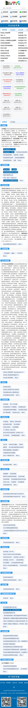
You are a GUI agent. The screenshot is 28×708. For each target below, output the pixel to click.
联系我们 (8, 683)
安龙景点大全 (5, 417)
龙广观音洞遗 (6, 412)
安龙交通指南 (5, 501)
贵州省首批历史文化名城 (10, 172)
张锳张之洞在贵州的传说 (9, 580)
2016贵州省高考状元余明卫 (16, 447)
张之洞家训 (6, 562)
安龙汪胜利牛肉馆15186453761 (7, 80)
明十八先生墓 (13, 404)
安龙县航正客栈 (7, 464)
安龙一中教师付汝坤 (8, 455)
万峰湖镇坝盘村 (15, 435)
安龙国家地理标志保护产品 (8, 593)
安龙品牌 (20, 30)
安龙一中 (3, 35)
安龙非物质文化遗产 (6, 572)
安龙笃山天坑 (16, 412)
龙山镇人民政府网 (8, 377)
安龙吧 (2, 61)
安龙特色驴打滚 (7, 485)
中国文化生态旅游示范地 (10, 180)
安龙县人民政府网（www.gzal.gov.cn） (13, 372)
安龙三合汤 (6, 482)
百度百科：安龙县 (18, 155)
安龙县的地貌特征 (19, 157)
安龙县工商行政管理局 (7, 45)
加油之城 (6, 169)
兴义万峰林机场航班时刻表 (10, 528)
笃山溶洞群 (17, 424)
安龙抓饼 (13, 482)
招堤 (15, 160)
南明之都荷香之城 (8, 175)
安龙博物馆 (15, 427)
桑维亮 (5, 447)
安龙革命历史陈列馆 (21, 152)
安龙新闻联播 (5, 248)
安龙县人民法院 (5, 50)
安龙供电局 (21, 53)
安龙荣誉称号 (5, 165)
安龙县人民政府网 (5, 33)
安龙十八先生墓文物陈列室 (10, 565)
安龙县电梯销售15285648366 (7, 87)
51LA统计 (14, 698)
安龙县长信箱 (6, 387)
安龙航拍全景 (22, 407)
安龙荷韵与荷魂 (22, 409)
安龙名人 (4, 440)
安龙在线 (20, 33)
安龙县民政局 (4, 58)
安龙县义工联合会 (5, 55)
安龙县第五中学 (22, 38)
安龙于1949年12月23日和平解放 (12, 554)
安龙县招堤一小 (22, 45)
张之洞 (5, 444)
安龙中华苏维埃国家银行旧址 (11, 669)
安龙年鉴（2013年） (8, 560)
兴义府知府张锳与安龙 (17, 562)
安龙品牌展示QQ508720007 (7, 115)
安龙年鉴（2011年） (8, 551)
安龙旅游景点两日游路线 (9, 409)
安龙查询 (12, 30)
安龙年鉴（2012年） (19, 557)
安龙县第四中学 (5, 53)
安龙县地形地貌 (7, 155)
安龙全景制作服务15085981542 (11, 496)
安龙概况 (4, 125)
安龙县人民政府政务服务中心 (11, 375)
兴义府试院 (6, 435)
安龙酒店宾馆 (5, 460)
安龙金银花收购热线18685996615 (20, 87)
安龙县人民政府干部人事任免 (11, 389)
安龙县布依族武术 (8, 577)
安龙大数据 (4, 584)
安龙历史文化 (5, 547)
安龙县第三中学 (22, 40)
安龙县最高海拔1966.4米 (10, 607)
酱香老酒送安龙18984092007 (7, 94)
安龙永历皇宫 (6, 427)
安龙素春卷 (21, 482)
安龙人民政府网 (5, 260)
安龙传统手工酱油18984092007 (7, 73)
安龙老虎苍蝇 (5, 631)
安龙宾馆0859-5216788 (17, 67)
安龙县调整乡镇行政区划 (9, 244)
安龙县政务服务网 (5, 38)
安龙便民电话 (5, 489)
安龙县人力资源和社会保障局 (8, 40)
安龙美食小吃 (5, 469)
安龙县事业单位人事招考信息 (11, 392)
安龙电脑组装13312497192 (19, 80)
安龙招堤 (5, 404)
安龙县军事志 (20, 560)
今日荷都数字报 (22, 50)
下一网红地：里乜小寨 (9, 430)
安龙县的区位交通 (8, 157)
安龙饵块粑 (13, 473)
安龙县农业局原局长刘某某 (10, 655)
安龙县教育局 (21, 55)
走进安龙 (4, 122)
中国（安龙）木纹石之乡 (9, 178)
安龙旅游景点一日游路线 (9, 407)
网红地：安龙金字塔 (15, 421)
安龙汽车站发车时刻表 (9, 525)
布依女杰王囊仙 (13, 444)
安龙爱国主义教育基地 (7, 659)
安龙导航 (14, 690)
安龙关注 (4, 382)
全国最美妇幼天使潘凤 (9, 453)
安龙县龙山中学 (22, 43)
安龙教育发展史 (7, 160)
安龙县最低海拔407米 (9, 613)
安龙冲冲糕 (21, 476)
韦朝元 (21, 444)
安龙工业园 (4, 48)
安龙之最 (4, 602)
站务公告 (14, 683)
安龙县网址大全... (23, 61)
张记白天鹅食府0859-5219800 (20, 73)
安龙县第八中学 (22, 35)
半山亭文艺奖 (23, 565)
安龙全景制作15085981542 (18, 94)
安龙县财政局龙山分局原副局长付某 (12, 647)
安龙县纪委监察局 (5, 43)
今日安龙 (19, 253)
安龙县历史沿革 (7, 557)
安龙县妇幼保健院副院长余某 (11, 638)
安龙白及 (5, 598)
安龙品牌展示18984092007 (6, 67)
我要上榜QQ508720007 (7, 101)
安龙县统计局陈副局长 (9, 644)
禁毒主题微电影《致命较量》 (11, 450)
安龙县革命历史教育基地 (9, 666)
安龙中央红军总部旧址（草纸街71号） (13, 432)
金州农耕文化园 (7, 424)
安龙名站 (4, 30)
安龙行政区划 (5, 185)
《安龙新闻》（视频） (9, 253)
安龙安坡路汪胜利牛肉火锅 (18, 479)
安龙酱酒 (12, 122)
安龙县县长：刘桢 (9, 152)
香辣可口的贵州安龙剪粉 (9, 476)
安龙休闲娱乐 (5, 538)
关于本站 (2, 683)
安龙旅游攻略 (5, 399)
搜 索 (24, 8)
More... (20, 160)
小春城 (14, 169)
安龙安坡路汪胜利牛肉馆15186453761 (13, 494)
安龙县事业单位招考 (8, 395)
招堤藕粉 (5, 473)
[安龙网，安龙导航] (14, 3)
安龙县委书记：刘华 (9, 149)
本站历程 (20, 683)
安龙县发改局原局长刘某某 (10, 635)
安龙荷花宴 (6, 479)
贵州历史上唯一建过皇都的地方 (12, 610)
